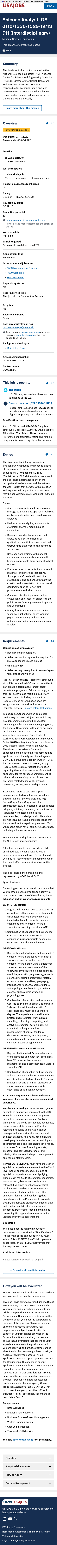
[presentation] (29, 160)
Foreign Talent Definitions (38, 708)
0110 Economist (15, 277)
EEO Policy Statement (13, 1527)
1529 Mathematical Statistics (23, 268)
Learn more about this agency (22, 108)
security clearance (25, 335)
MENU (50, 5)
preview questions (23, 1439)
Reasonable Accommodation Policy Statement (26, 1531)
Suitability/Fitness (17, 348)
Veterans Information (13, 1536)
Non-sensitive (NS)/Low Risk (18, 327)
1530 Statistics (15, 272)
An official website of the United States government (27, 1)
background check (30, 332)
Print (8, 50)
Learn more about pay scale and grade (25, 220)
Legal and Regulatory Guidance (18, 1540)
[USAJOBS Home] (14, 6)
